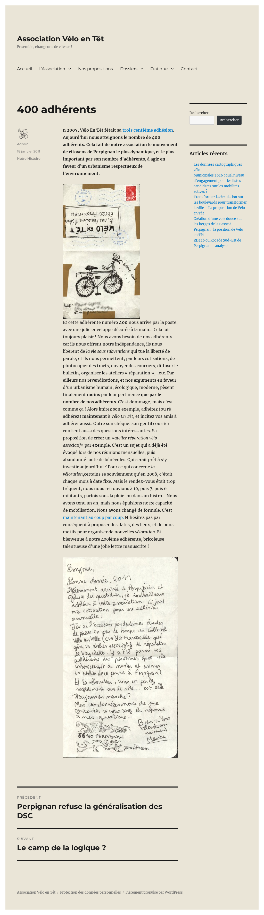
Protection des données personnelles (90, 892)
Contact (189, 68)
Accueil (24, 68)
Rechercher (199, 113)
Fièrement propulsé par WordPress (154, 892)
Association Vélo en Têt (60, 38)
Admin (23, 144)
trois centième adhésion (147, 130)
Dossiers (128, 68)
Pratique (159, 68)
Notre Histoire (28, 158)
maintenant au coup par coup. (93, 517)
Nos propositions (95, 68)
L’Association (52, 68)
